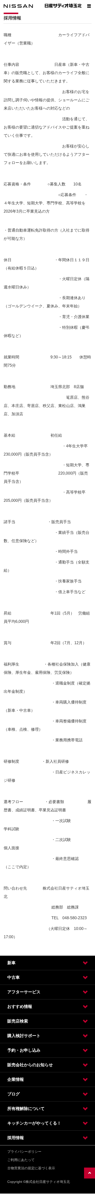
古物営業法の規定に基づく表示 (31, 1168)
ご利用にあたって (21, 1160)
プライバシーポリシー (24, 1151)
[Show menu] (89, 6)
